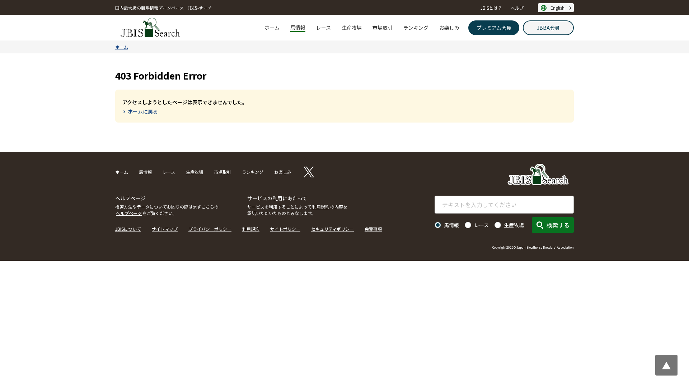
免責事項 (373, 229)
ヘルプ (517, 8)
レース (323, 27)
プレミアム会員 (494, 27)
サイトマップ (165, 229)
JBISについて (128, 229)
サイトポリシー (285, 229)
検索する (558, 225)
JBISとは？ (491, 8)
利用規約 (320, 207)
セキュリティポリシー (332, 229)
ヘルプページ (129, 213)
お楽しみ (449, 27)
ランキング (415, 27)
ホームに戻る (143, 111)
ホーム (272, 27)
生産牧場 (352, 27)
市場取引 (382, 27)
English (557, 8)
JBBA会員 (548, 27)
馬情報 (297, 27)
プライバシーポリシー (209, 229)
